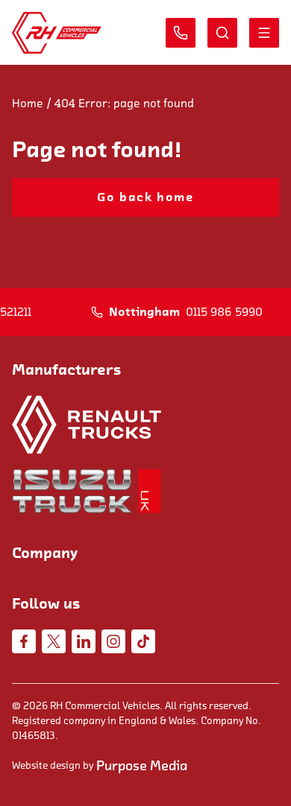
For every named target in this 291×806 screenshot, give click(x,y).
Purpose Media (141, 765)
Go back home (145, 197)
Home (27, 104)
